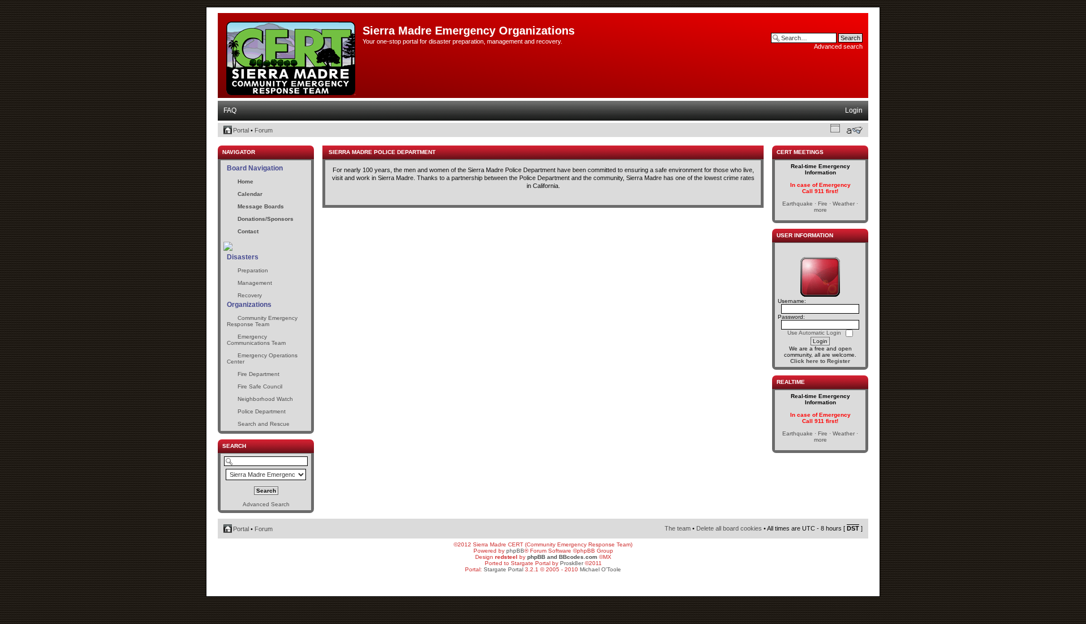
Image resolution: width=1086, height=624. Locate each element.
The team (678, 528)
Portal (241, 130)
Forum (264, 130)
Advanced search (838, 46)
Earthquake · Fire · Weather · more (820, 206)
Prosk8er (571, 563)
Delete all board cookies (729, 528)
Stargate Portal (503, 569)
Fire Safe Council (260, 386)
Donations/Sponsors (266, 219)
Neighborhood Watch (265, 399)
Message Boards (261, 206)
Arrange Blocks (835, 128)
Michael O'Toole (600, 569)
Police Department (262, 411)
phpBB (515, 551)
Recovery (250, 295)
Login (854, 110)
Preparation (253, 270)
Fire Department (258, 374)
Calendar (250, 194)
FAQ (229, 110)
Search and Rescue (264, 424)
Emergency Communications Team (256, 340)
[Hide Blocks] (221, 142)
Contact (248, 231)
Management (255, 283)
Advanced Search (266, 504)
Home (245, 181)
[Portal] (292, 56)
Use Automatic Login (815, 333)
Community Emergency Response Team (262, 321)
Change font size (854, 130)
